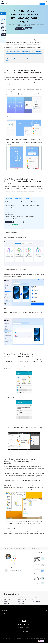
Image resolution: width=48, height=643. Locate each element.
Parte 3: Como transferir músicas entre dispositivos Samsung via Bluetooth (21, 56)
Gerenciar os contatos (22, 601)
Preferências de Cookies (20, 638)
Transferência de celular (8, 599)
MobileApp (6, 601)
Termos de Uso (27, 638)
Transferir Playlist (21, 603)
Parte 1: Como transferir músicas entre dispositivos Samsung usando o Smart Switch (23, 51)
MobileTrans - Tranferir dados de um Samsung (4, 27)
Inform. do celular (35, 599)
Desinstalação (42, 638)
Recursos (7, 548)
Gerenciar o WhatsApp (22, 599)
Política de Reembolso (35, 638)
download (18, 28)
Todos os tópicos (7, 597)
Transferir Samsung (13, 548)
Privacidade (13, 638)
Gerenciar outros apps (36, 601)
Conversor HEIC (6, 603)
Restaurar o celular (21, 597)
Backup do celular (35, 597)
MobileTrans (38, 191)
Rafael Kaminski (16, 555)
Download (42, 3)
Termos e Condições (6, 638)
